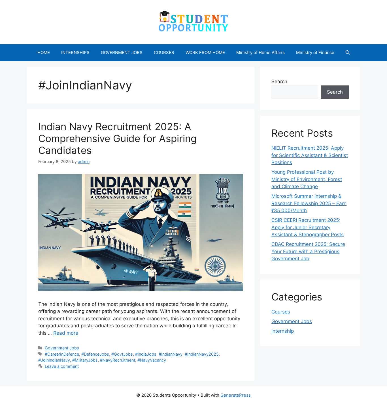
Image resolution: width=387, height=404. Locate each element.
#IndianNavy (170, 354)
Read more (65, 333)
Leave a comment (62, 366)
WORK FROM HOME (205, 52)
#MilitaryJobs (85, 360)
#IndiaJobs (145, 354)
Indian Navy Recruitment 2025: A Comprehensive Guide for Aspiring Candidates (117, 138)
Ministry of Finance (315, 52)
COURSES (164, 52)
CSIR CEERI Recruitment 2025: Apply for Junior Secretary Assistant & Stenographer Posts (307, 227)
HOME (43, 52)
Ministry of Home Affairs (260, 52)
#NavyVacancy (151, 360)
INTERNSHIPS (75, 52)
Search (279, 81)
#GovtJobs (122, 354)
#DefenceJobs (95, 354)
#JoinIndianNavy (54, 360)
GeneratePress (235, 395)
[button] (348, 52)
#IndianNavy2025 (202, 354)
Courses (280, 312)
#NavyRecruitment (117, 360)
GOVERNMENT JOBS (122, 52)
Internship (282, 331)
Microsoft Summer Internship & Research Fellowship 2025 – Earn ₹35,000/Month (308, 203)
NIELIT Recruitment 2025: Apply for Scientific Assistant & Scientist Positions (309, 155)
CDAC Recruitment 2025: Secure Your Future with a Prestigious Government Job (308, 251)
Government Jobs (62, 347)
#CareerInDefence (62, 354)
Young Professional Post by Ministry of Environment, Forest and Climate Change (306, 179)
